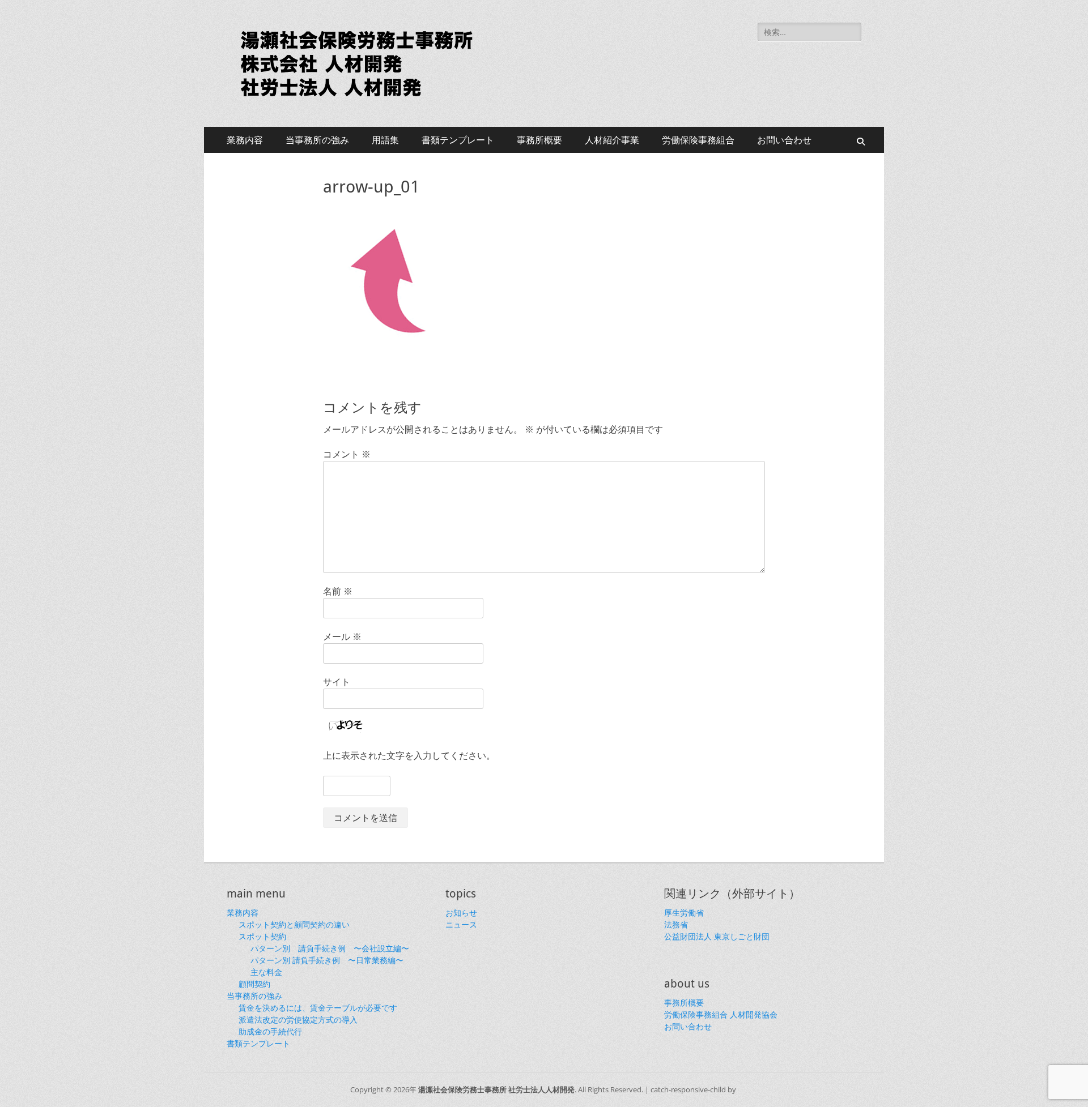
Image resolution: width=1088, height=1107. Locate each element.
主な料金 (266, 972)
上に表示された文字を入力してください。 (409, 755)
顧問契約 (254, 983)
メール (342, 636)
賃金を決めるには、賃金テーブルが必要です (318, 1007)
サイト (336, 682)
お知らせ (461, 912)
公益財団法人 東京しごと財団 (717, 936)
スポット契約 (262, 936)
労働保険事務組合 (698, 140)
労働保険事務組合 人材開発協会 (720, 1014)
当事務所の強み (317, 140)
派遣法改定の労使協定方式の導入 (298, 1019)
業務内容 (245, 140)
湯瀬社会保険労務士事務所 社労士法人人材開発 (496, 1089)
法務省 (676, 924)
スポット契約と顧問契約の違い (294, 924)
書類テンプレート (458, 140)
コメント (347, 454)
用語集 (385, 140)
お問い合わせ (784, 140)
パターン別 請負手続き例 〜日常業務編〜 (326, 960)
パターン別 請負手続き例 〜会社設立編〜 (329, 948)
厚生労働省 (684, 912)
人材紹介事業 (612, 140)
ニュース (461, 924)
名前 (337, 591)
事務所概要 (539, 140)
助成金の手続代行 (270, 1031)
